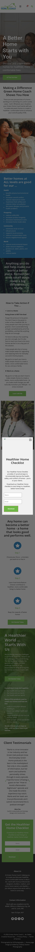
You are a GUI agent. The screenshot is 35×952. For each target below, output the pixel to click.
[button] (30, 439)
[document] (17, 476)
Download (11, 509)
